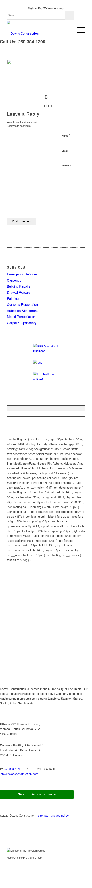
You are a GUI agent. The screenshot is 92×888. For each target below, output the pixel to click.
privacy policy (60, 815)
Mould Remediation (21, 316)
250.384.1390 (12, 769)
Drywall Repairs (18, 292)
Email (66, 150)
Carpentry (14, 280)
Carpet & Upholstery (22, 322)
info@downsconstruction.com (19, 774)
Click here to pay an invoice (36, 794)
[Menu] (79, 30)
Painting (13, 298)
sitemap (43, 815)
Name (66, 135)
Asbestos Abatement (22, 310)
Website (66, 165)
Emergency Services (22, 274)
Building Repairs (19, 286)
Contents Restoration (22, 304)
